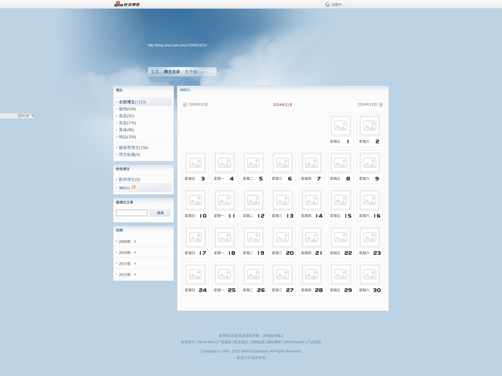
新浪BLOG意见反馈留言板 (238, 336)
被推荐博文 (129, 147)
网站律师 (274, 342)
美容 (123, 116)
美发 (123, 123)
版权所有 (259, 358)
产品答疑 (314, 342)
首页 (155, 71)
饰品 (123, 137)
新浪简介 (188, 342)
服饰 (123, 109)
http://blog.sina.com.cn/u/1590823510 (177, 45)
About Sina (206, 342)
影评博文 (127, 179)
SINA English (294, 342)
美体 (123, 130)
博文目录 (172, 71)
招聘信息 (258, 342)
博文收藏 (127, 154)
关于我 (191, 71)
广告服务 (225, 342)
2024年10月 (198, 104)
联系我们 (241, 342)
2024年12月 (367, 104)
